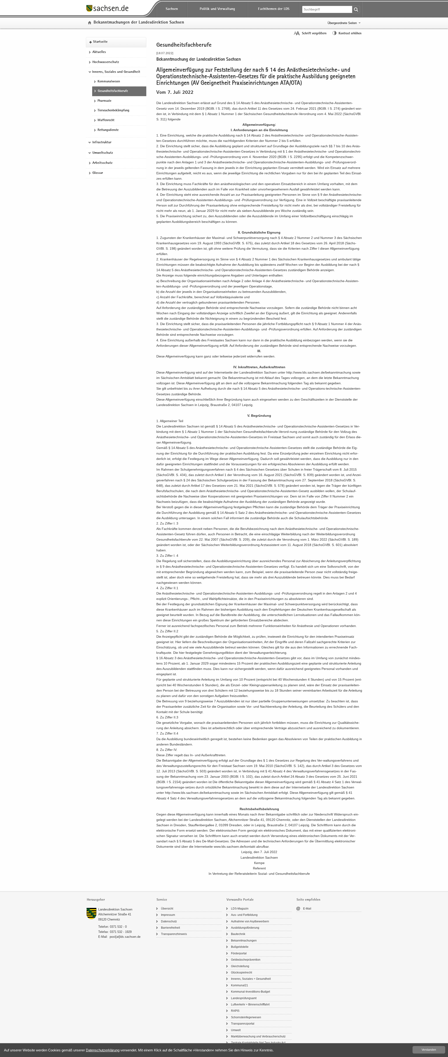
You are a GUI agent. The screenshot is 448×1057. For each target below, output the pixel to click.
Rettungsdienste (108, 130)
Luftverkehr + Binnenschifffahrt (250, 1004)
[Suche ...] (356, 9)
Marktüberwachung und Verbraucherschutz (258, 1036)
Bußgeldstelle (239, 946)
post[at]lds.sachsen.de (125, 936)
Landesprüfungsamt (243, 998)
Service (162, 900)
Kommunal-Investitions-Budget (250, 991)
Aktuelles (99, 52)
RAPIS (235, 1010)
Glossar (97, 173)
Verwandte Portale (240, 900)
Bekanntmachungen (244, 940)
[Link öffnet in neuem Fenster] (107, 11)
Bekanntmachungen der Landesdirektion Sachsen (139, 23)
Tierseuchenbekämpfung (113, 110)
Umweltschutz (102, 153)
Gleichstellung (240, 966)
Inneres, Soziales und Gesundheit (116, 72)
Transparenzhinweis (174, 934)
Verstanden (429, 1049)
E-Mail (307, 908)
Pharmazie (104, 101)
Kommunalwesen (109, 81)
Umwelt (236, 1030)
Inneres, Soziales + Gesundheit (251, 978)
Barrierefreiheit (170, 927)
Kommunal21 (239, 985)
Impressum (168, 915)
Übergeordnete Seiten (342, 23)
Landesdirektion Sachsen (115, 909)
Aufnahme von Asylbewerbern (250, 921)
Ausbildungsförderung (245, 927)
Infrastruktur (101, 142)
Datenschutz (169, 921)
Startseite (100, 42)
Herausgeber (96, 900)
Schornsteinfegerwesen (246, 1017)
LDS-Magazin (239, 908)
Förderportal (239, 953)
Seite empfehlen (308, 900)
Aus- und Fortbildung (244, 915)
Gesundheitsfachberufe (113, 91)
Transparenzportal (242, 1023)
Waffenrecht (106, 120)
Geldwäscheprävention (245, 959)
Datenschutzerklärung (102, 1050)
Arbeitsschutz (102, 163)
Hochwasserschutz (105, 62)
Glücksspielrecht (241, 972)
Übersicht (167, 908)
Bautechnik (238, 934)
